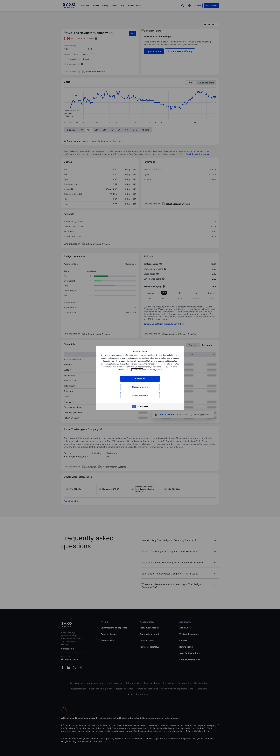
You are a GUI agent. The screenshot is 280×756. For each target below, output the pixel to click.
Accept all (140, 378)
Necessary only (140, 387)
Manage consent (140, 395)
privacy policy (156, 370)
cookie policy (137, 370)
